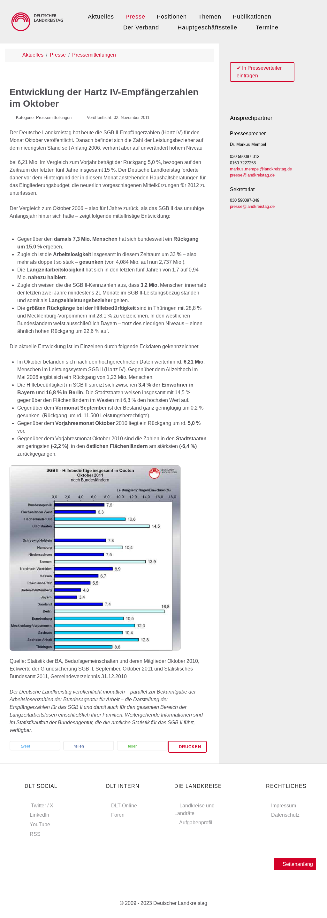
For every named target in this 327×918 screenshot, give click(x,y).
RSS (35, 834)
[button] (35, 746)
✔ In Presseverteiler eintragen (259, 71)
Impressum (283, 805)
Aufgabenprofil (195, 822)
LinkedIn (39, 815)
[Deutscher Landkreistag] (38, 21)
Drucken (189, 746)
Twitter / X (42, 805)
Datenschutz (285, 815)
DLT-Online (124, 805)
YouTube (40, 824)
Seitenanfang (297, 864)
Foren (118, 815)
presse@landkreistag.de (252, 175)
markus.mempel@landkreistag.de (261, 169)
